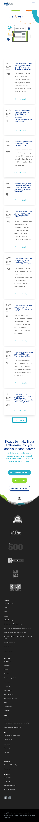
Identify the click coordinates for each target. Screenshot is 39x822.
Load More (19, 420)
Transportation (8, 706)
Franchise (6, 674)
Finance (6, 669)
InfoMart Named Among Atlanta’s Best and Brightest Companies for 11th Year (23, 308)
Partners (6, 752)
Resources (7, 769)
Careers (6, 607)
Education (7, 665)
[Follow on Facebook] (5, 797)
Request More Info (19, 488)
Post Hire (6, 719)
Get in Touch (7, 777)
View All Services (8, 651)
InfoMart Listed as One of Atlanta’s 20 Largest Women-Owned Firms (23, 354)
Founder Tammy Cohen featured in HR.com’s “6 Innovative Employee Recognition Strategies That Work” (22, 187)
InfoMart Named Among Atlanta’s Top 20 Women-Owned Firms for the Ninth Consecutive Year (23, 66)
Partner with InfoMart (10, 785)
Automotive (7, 661)
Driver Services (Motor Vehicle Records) (15, 632)
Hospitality (7, 686)
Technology (7, 748)
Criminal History (8, 620)
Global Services (8, 739)
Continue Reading (20, 99)
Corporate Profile (9, 603)
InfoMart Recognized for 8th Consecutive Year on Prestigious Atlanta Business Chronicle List (23, 261)
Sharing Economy (9, 694)
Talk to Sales (19, 480)
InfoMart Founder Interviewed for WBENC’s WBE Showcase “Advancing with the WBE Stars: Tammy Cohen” (23, 398)
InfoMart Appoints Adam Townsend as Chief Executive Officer (23, 143)
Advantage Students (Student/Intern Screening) (17, 723)
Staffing (6, 702)
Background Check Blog (10, 765)
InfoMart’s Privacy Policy (11, 815)
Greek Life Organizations (10, 678)
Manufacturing (8, 690)
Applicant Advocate (9, 789)
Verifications (7, 647)
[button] (33, 5)
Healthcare (7, 682)
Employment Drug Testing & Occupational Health (17, 628)
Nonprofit (7, 710)
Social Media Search (9, 642)
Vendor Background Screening (12, 727)
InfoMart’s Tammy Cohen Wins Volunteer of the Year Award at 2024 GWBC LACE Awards (23, 214)
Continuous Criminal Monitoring (13, 624)
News (5, 611)
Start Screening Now (19, 472)
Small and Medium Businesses (12, 735)
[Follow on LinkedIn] (9, 797)
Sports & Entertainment (10, 698)
